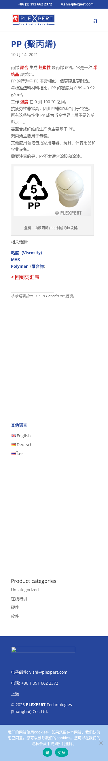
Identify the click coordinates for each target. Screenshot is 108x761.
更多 (62, 752)
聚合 (24, 67)
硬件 (15, 607)
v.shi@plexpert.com (48, 672)
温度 (24, 101)
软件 (15, 616)
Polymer (19, 266)
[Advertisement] (54, 356)
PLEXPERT (36, 704)
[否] (101, 743)
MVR (15, 259)
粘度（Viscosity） (28, 252)
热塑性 (45, 67)
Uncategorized (25, 589)
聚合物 (38, 266)
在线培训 (19, 598)
